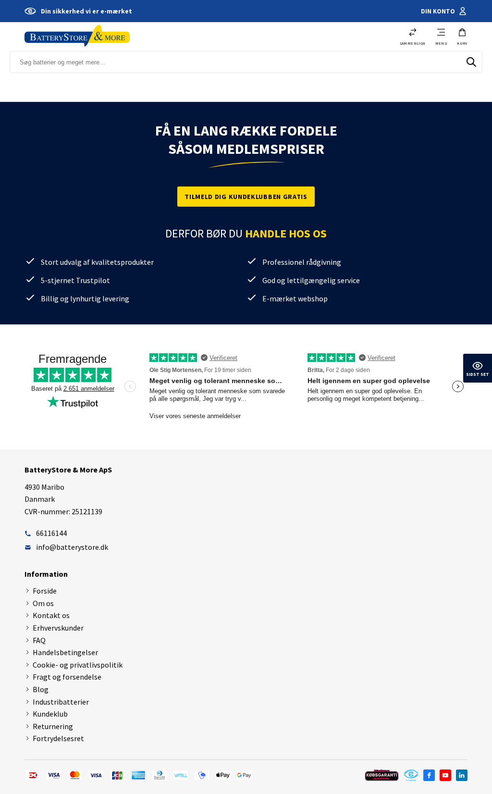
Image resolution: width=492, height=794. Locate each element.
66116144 (51, 533)
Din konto (438, 11)
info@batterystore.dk (72, 547)
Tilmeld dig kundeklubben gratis (246, 196)
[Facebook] (429, 775)
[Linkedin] (461, 775)
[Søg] (471, 62)
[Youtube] (445, 775)
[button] (462, 36)
